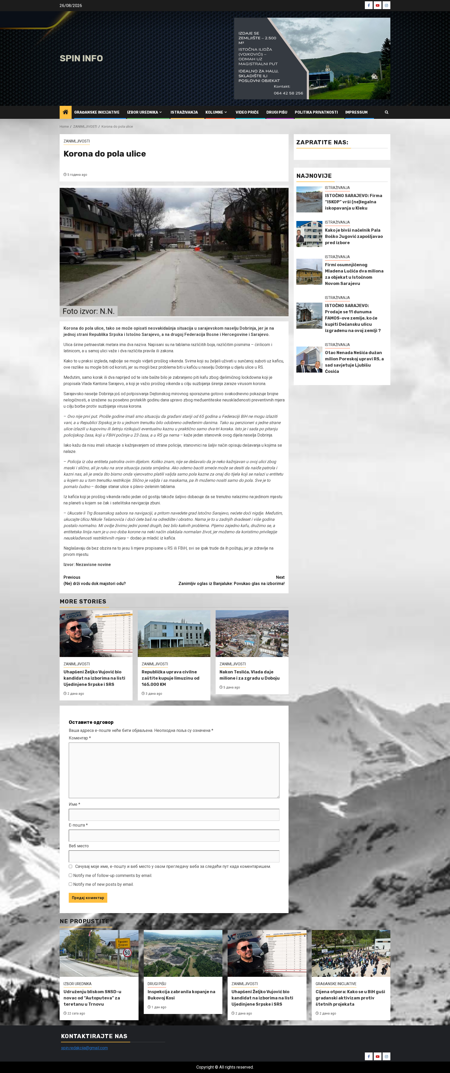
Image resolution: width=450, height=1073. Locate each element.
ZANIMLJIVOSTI (77, 141)
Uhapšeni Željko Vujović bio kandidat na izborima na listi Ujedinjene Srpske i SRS (94, 678)
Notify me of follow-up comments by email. (112, 875)
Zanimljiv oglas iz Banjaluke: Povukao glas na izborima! (231, 580)
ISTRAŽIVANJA (184, 112)
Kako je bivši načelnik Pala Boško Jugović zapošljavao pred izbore (354, 236)
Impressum (356, 112)
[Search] (386, 112)
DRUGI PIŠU (276, 112)
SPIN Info (81, 58)
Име (74, 804)
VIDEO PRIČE (247, 112)
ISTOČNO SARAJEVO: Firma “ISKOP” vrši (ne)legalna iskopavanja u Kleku (353, 202)
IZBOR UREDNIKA (142, 112)
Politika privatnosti (316, 112)
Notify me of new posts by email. (103, 884)
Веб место (79, 845)
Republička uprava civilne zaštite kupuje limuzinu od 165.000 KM (170, 678)
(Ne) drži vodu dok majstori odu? (95, 580)
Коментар (80, 738)
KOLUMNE (214, 112)
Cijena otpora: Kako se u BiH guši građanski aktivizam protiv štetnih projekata (350, 998)
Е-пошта (78, 825)
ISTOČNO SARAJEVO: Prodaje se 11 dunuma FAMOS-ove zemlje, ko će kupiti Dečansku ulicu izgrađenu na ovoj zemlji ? (353, 318)
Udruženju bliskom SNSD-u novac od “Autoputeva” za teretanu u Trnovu (92, 998)
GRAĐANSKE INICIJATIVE (97, 112)
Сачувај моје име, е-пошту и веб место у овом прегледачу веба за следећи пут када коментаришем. (173, 866)
